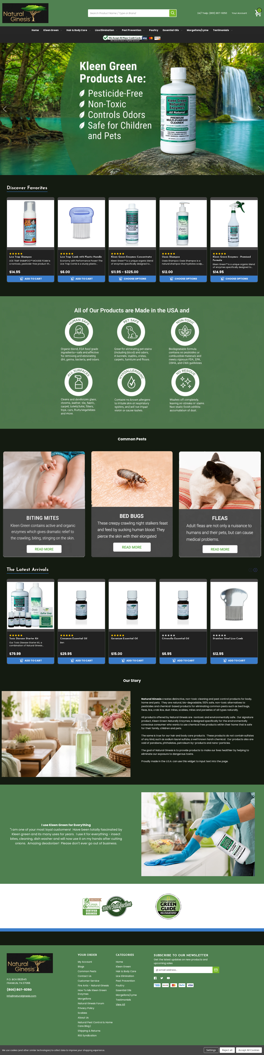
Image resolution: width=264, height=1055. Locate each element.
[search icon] (172, 13)
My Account (85, 962)
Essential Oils (171, 30)
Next (259, 109)
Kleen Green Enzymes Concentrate (131, 257)
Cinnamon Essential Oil (73, 639)
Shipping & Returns (89, 1031)
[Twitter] (161, 978)
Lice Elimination (104, 30)
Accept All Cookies (248, 1050)
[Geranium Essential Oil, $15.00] (132, 605)
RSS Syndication (87, 1035)
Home (35, 30)
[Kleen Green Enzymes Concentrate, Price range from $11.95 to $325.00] (132, 223)
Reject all (227, 1050)
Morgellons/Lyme (197, 30)
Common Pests (87, 971)
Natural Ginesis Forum (91, 1003)
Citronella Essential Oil (175, 639)
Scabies (82, 1013)
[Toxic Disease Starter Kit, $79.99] (30, 605)
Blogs (81, 966)
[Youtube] (168, 978)
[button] (44, 504)
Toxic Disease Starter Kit (23, 639)
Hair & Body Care (77, 30)
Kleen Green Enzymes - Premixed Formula (232, 259)
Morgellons (84, 998)
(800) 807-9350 (218, 13)
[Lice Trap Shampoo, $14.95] (30, 223)
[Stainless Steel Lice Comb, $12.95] (234, 605)
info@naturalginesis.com (21, 996)
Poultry (153, 30)
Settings (211, 1050)
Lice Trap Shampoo (20, 257)
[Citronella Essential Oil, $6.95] (183, 605)
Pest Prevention (132, 30)
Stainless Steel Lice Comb (228, 639)
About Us (83, 1017)
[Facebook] (155, 978)
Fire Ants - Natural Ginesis (93, 985)
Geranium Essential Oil (124, 639)
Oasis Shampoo (171, 257)
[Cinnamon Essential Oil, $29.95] (81, 605)
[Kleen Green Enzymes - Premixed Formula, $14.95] (234, 223)
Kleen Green (51, 30)
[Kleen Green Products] (132, 109)
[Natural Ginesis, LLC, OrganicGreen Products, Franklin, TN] (143, 906)
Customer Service (88, 981)
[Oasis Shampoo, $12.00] (183, 223)
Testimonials (221, 30)
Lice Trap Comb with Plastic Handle (81, 257)
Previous (5, 109)
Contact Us (84, 976)
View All (120, 1004)
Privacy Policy (86, 1008)
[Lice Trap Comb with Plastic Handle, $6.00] (81, 223)
